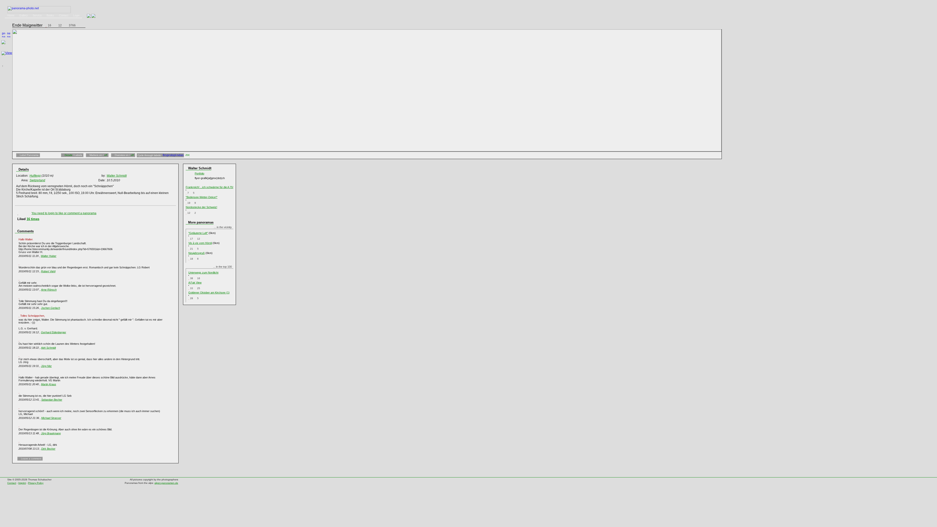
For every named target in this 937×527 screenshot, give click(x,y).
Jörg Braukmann (51, 433)
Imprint (22, 483)
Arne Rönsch (49, 289)
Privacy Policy (35, 483)
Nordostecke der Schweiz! (201, 207)
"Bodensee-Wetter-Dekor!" (201, 197)
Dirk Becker (48, 448)
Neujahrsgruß (196, 253)
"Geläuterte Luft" (198, 233)
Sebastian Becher (51, 399)
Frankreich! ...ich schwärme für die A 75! (209, 187)
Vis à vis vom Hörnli (200, 243)
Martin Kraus (48, 384)
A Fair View (195, 282)
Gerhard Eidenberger (53, 332)
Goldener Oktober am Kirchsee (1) (209, 292)
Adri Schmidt (48, 347)
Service (37, 15)
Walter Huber (48, 255)
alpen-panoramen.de (166, 483)
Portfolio (199, 173)
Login (76, 15)
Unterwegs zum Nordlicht (203, 272)
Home (10, 15)
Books (50, 15)
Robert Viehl (48, 271)
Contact (63, 15)
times (33, 219)
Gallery (23, 15)
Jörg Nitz (46, 366)
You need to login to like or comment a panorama (63, 213)
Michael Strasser (51, 417)
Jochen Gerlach (50, 307)
